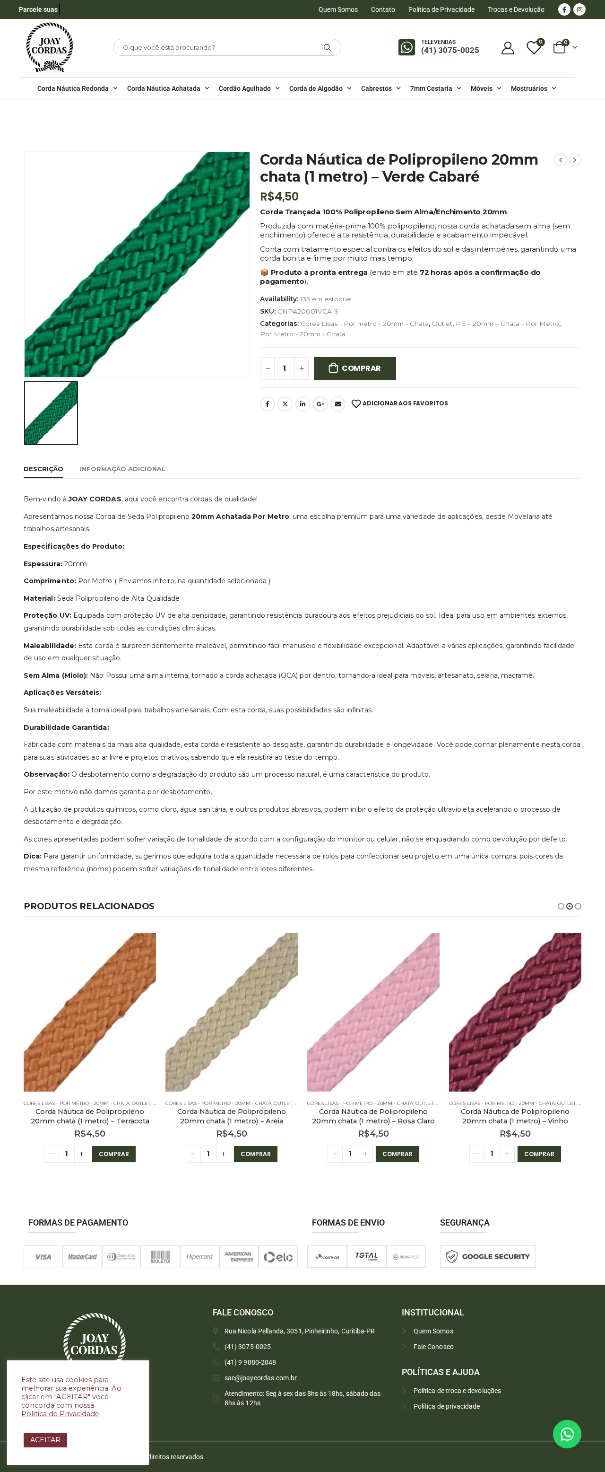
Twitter (285, 404)
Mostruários (529, 88)
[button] (561, 906)
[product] (90, 1012)
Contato (383, 9)
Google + (320, 404)
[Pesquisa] (327, 47)
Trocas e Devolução (516, 9)
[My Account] (507, 47)
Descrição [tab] (43, 469)
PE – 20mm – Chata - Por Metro (507, 323)
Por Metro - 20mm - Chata (303, 334)
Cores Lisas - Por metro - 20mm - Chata (365, 323)
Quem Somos (338, 9)
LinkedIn (303, 404)
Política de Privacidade (441, 9)
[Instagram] (579, 9)
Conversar (580, 1433)
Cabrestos (376, 88)
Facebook (267, 404)
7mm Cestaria (431, 88)
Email (338, 404)
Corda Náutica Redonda (73, 88)
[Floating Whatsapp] (567, 1434)
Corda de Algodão (316, 88)
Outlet (442, 323)
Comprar (361, 368)
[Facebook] (564, 9)
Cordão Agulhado (245, 88)
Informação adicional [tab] (122, 469)
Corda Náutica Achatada (163, 88)
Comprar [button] (114, 1154)
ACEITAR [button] (45, 1440)
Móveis (482, 88)
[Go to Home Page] (26, 112)
